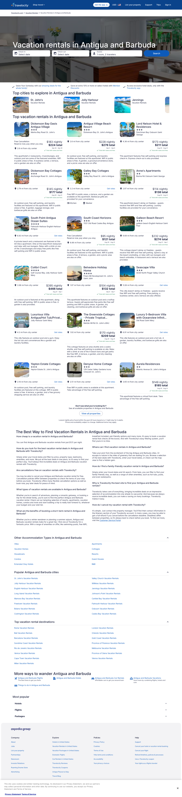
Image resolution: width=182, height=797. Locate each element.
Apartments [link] (97, 544)
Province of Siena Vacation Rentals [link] (107, 653)
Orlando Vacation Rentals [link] (103, 633)
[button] (91, 703)
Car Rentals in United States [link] (62, 759)
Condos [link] (17, 559)
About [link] (13, 742)
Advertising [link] (15, 772)
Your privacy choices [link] (101, 763)
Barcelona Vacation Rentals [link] (26, 638)
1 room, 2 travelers (106, 54)
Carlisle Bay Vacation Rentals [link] (104, 598)
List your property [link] (17, 750)
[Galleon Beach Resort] (143, 239)
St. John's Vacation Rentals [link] (26, 578)
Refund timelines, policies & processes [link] (149, 755)
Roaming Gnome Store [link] (19, 768)
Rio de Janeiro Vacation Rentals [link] (28, 648)
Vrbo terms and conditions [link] (103, 755)
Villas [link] (16, 544)
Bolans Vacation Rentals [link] (24, 608)
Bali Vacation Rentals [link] (23, 633)
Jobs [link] (13, 746)
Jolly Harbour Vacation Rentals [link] (27, 583)
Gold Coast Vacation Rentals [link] (104, 638)
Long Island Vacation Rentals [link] (26, 593)
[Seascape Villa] (143, 287)
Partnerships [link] (15, 755)
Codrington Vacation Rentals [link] (26, 614)
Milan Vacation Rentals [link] (24, 663)
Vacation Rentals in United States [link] (64, 746)
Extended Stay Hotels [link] (23, 564)
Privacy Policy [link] (99, 742)
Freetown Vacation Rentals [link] (25, 603)
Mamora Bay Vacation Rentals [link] (27, 598)
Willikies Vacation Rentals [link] (103, 583)
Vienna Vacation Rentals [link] (102, 658)
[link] (33, 680)
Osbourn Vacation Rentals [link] (103, 608)
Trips (158, 5)
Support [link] (138, 742)
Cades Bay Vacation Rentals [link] (104, 614)
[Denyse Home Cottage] (91, 381)
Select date (24, 54)
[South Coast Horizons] (91, 239)
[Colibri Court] (38, 287)
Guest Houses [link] (98, 559)
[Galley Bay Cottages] (91, 190)
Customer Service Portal (110, 520)
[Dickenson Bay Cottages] (38, 190)
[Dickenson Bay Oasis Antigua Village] (38, 143)
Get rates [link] (111, 188)
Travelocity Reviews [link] (60, 763)
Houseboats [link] (19, 554)
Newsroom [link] (15, 759)
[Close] (178, 788)
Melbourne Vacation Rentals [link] (104, 648)
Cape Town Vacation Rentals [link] (26, 658)
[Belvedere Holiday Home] (91, 287)
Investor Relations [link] (17, 763)
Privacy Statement (13, 794)
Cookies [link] (97, 746)
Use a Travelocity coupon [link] (144, 759)
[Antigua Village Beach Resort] (91, 143)
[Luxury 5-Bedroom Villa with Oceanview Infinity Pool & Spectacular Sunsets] (143, 335)
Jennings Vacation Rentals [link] (103, 588)
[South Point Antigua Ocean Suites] (38, 239)
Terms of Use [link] (98, 750)
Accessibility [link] (98, 759)
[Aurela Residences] (143, 381)
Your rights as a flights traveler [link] (146, 763)
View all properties (91, 413)
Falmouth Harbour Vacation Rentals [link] (107, 603)
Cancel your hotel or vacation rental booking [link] (151, 746)
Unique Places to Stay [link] (60, 772)
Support (148, 5)
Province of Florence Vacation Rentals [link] (108, 643)
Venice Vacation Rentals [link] (24, 653)
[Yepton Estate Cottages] (38, 381)
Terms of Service (29, 794)
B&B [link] (93, 564)
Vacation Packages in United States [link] (65, 750)
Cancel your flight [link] (141, 750)
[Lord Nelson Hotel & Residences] (143, 143)
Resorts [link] (95, 554)
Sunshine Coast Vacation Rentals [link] (28, 643)
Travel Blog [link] (56, 776)
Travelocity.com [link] (17, 13)
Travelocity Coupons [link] (60, 768)
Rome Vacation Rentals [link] (24, 628)
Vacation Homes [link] (21, 549)
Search (156, 53)
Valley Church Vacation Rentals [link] (105, 578)
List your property (133, 5)
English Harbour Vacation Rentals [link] (28, 588)
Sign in (168, 5)
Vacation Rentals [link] (31, 13)
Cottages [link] (96, 549)
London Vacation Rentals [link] (102, 628)
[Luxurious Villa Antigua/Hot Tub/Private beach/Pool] (38, 335)
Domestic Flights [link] (58, 755)
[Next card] (169, 105)
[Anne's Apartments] (143, 190)
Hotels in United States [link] (60, 742)
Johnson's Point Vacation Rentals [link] (106, 593)
